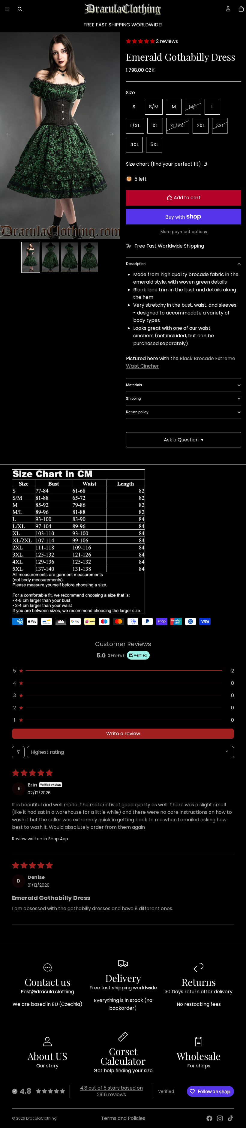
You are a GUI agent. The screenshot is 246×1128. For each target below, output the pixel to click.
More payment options (183, 232)
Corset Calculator (123, 1056)
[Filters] (18, 752)
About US (47, 1055)
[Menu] (7, 9)
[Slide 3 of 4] (69, 257)
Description (136, 263)
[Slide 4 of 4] (89, 257)
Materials (134, 385)
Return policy (137, 412)
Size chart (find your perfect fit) (164, 164)
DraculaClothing (41, 1118)
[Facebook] (209, 1118)
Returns (199, 981)
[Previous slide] (6, 135)
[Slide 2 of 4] (50, 257)
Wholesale (198, 1055)
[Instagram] (220, 1118)
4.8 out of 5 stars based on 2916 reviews (111, 1091)
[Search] (19, 9)
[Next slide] (113, 135)
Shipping (133, 398)
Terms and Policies (123, 1118)
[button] (141, 41)
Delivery (123, 977)
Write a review (123, 733)
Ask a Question (183, 439)
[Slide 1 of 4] (30, 257)
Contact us (47, 981)
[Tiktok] (230, 1118)
